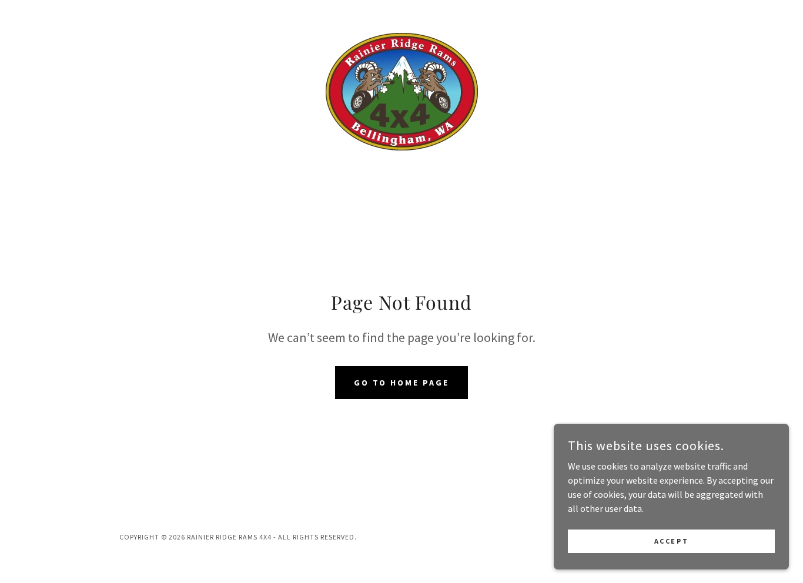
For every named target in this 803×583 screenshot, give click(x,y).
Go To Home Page (402, 382)
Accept (671, 541)
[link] (401, 90)
